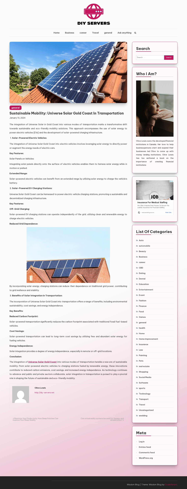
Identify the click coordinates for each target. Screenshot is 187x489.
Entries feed (145, 447)
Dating (142, 273)
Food (141, 311)
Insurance (143, 344)
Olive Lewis (40, 388)
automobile (144, 246)
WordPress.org (146, 458)
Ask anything (124, 32)
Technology (144, 393)
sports (142, 388)
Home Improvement (148, 339)
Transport (143, 399)
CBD (141, 268)
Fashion (142, 300)
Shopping (143, 372)
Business (69, 32)
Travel (95, 32)
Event (142, 295)
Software (143, 383)
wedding (143, 415)
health (142, 328)
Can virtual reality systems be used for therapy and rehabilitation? (102, 419)
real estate (144, 366)
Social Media (145, 377)
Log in (142, 441)
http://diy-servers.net (44, 392)
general (108, 32)
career (83, 32)
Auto (141, 240)
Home (57, 32)
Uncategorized (146, 410)
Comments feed (147, 452)
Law (141, 350)
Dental (142, 278)
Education (144, 284)
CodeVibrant (171, 484)
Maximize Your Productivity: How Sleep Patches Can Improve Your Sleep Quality (35, 419)
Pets (141, 361)
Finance (143, 306)
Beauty (142, 251)
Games (142, 317)
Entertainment (146, 289)
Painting (143, 355)
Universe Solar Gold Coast (42, 362)
